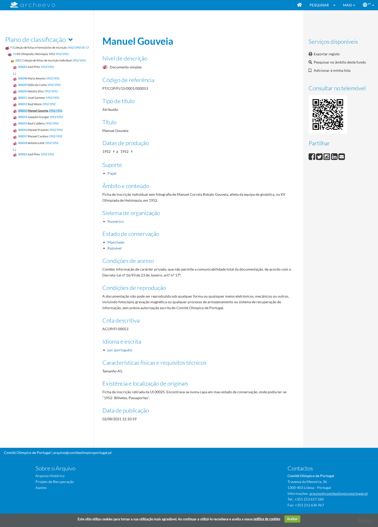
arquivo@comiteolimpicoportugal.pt (82, 452)
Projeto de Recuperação (54, 481)
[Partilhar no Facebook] (312, 156)
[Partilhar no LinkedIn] (334, 156)
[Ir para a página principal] (29, 5)
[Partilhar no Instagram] (327, 156)
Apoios (41, 487)
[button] (336, 5)
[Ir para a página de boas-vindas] (299, 5)
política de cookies (267, 519)
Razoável (114, 248)
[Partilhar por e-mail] (341, 156)
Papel (111, 173)
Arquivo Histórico (50, 476)
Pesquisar (319, 5)
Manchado (115, 242)
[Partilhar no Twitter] (319, 156)
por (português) (119, 350)
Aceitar (292, 519)
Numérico (115, 221)
